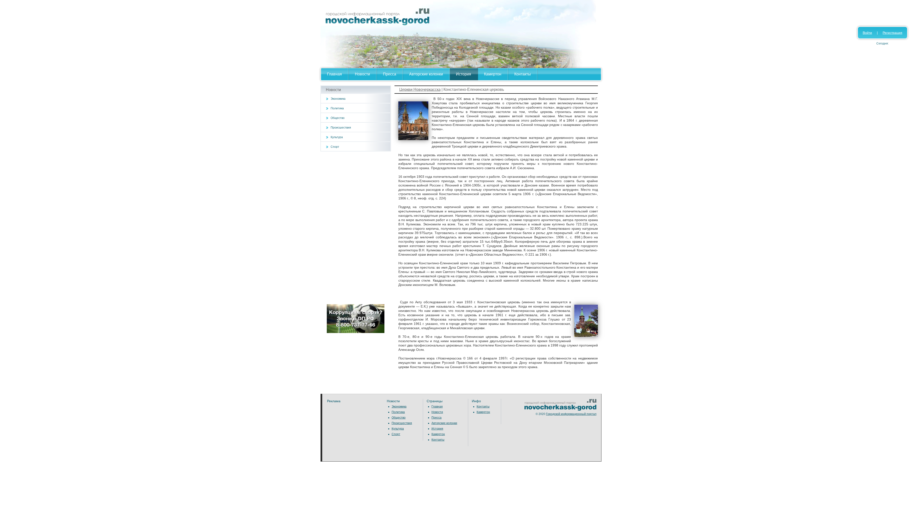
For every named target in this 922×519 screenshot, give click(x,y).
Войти (867, 33)
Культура (337, 137)
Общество (338, 118)
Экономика (338, 98)
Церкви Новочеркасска (420, 89)
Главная (334, 74)
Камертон (492, 74)
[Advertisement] (356, 228)
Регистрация (892, 33)
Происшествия (341, 127)
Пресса (389, 74)
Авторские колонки (426, 74)
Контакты (522, 74)
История (463, 74)
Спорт (335, 146)
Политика (337, 108)
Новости (362, 74)
